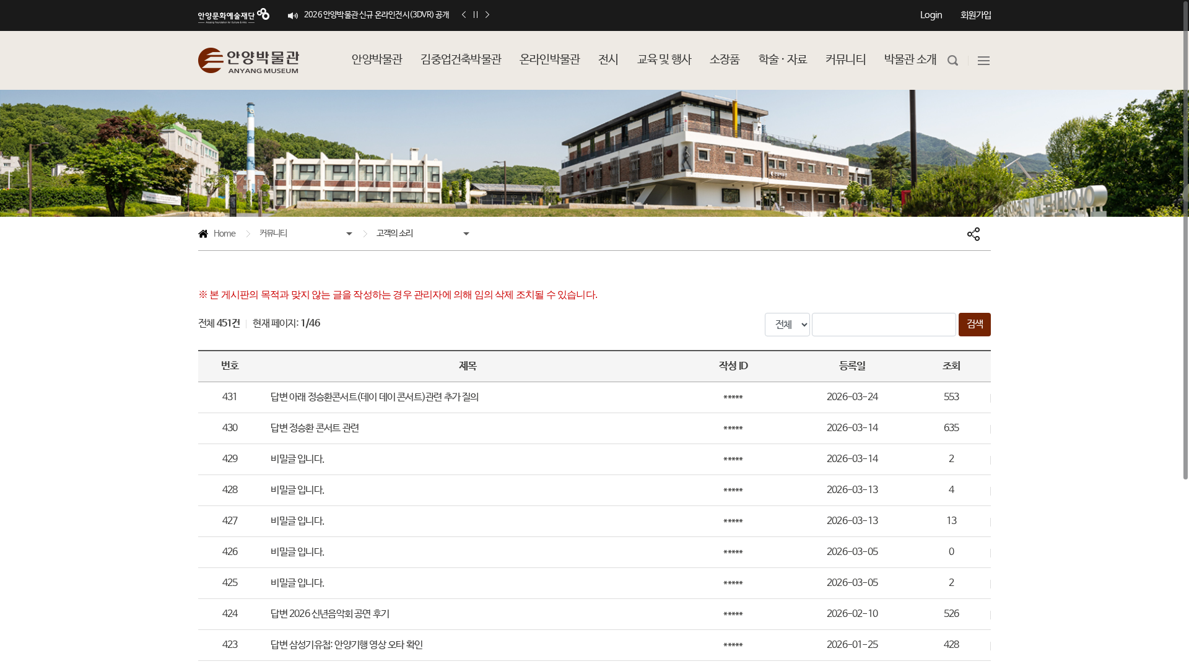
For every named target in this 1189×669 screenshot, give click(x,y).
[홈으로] (248, 60)
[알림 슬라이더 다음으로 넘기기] (487, 15)
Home (216, 236)
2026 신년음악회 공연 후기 (330, 614)
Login (931, 15)
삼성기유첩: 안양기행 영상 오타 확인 (346, 645)
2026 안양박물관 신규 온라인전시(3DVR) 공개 (377, 15)
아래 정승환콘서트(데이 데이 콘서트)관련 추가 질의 (374, 397)
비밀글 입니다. (297, 459)
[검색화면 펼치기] (953, 60)
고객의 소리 (394, 233)
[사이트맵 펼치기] (984, 60)
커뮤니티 (273, 233)
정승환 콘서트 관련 (315, 428)
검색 (975, 324)
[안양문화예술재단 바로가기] (233, 15)
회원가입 (975, 15)
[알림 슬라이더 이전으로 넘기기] (464, 15)
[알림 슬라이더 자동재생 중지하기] (476, 15)
